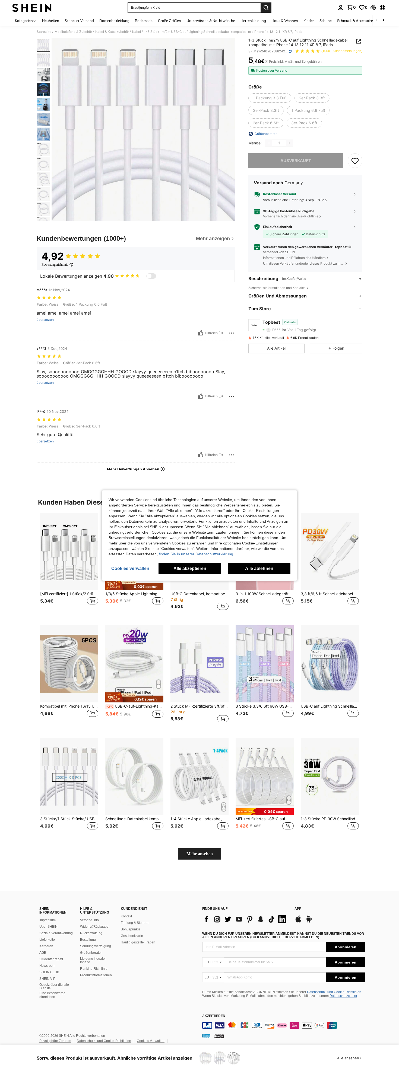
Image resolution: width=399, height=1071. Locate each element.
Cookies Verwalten (150, 1041)
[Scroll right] (383, 20)
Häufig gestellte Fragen (138, 942)
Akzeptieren (213, 1016)
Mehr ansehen (199, 853)
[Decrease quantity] (268, 143)
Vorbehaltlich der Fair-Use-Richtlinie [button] (290, 216)
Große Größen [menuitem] (169, 20)
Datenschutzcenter (343, 996)
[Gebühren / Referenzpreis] (266, 62)
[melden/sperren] (231, 333)
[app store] (298, 922)
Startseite (44, 32)
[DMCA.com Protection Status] (219, 1036)
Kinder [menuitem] (308, 20)
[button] (373, 7)
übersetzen (45, 320)
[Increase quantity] (289, 143)
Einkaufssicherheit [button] (277, 227)
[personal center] (340, 7)
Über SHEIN (48, 927)
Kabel (136, 32)
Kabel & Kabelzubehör (112, 32)
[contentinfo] (283, 1025)
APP (297, 909)
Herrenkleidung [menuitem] (253, 20)
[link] (351, 7)
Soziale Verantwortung (56, 933)
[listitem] (69, 565)
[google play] (308, 922)
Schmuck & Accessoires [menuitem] (356, 20)
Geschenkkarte (132, 936)
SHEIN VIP (47, 979)
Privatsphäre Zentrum (55, 1041)
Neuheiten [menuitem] (50, 20)
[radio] (269, 98)
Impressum (47, 920)
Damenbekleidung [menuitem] (114, 20)
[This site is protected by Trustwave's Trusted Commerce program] (206, 1036)
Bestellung (88, 940)
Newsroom (47, 966)
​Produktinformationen (96, 975)
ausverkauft (295, 160)
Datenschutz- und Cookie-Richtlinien (334, 992)
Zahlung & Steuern (134, 923)
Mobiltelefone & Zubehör (73, 32)
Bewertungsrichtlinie (55, 265)
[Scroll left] (377, 20)
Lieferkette (47, 940)
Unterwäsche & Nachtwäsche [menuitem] (210, 20)
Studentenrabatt (51, 959)
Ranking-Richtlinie (93, 969)
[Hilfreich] (200, 333)
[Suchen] (266, 7)
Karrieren (46, 946)
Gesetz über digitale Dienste (54, 986)
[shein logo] (32, 7)
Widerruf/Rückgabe (94, 927)
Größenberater (91, 953)
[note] (134, 585)
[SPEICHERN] (355, 160)
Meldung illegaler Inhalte (93, 960)
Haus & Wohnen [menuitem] (284, 20)
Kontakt (126, 916)
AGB (42, 953)
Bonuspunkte (130, 929)
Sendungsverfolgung (95, 946)
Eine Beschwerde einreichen (52, 995)
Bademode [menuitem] (144, 20)
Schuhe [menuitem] (325, 20)
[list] (245, 919)
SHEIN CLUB (49, 972)
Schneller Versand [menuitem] (79, 20)
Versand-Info (89, 920)
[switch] (151, 276)
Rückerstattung (91, 933)
